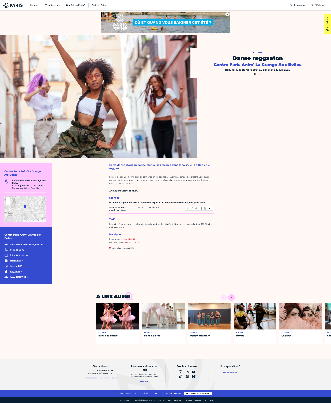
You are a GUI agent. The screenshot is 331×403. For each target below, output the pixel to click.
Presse (169, 400)
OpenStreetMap (36, 220)
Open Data (178, 400)
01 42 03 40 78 (133, 242)
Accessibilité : (149, 400)
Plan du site (208, 400)
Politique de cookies (193, 400)
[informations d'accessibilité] (199, 208)
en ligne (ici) (127, 239)
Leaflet (25, 220)
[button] (25, 207)
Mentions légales (124, 400)
